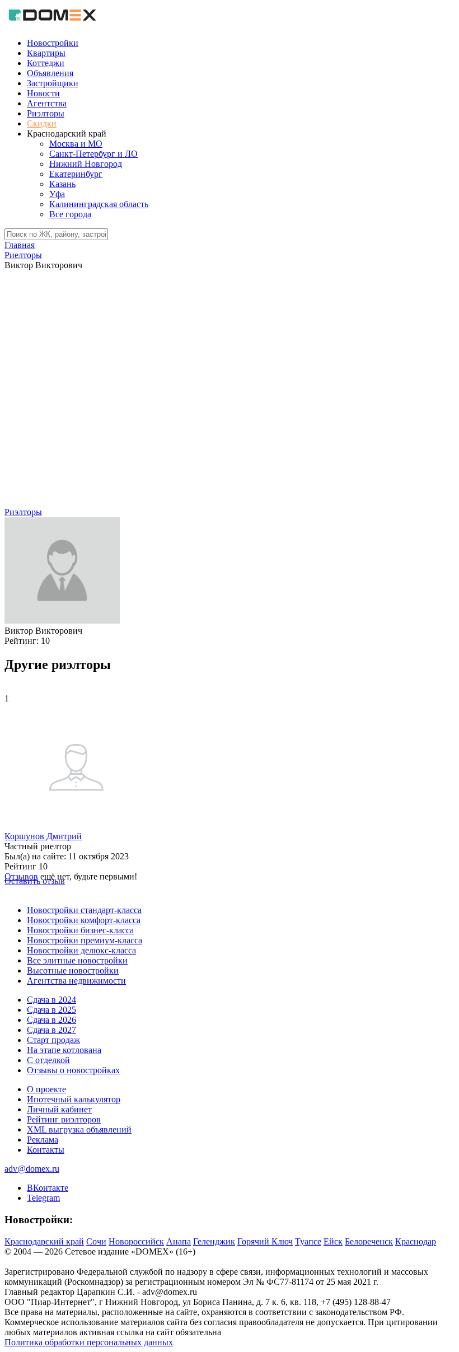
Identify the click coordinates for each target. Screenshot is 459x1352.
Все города (70, 214)
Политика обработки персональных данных (88, 1342)
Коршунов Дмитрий (43, 836)
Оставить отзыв (34, 881)
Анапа (178, 1241)
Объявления (50, 73)
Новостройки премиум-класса (84, 940)
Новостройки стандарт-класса (84, 910)
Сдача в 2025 (51, 1009)
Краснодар (415, 1241)
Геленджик (214, 1241)
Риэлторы (45, 113)
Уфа (57, 194)
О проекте (46, 1089)
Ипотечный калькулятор (73, 1099)
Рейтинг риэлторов (64, 1119)
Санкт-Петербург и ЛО (93, 153)
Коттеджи (45, 63)
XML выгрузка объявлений (79, 1129)
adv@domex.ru (31, 1168)
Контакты (45, 1149)
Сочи (96, 1241)
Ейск (333, 1241)
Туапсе (308, 1241)
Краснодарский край (44, 1241)
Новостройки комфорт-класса (83, 920)
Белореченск (369, 1241)
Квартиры (46, 53)
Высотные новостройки (73, 970)
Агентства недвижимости (76, 980)
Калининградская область (98, 204)
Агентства (47, 103)
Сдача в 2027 (51, 1030)
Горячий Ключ (265, 1241)
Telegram (43, 1198)
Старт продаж (53, 1040)
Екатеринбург (75, 174)
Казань (62, 184)
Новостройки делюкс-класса (81, 950)
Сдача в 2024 (51, 999)
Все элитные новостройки (77, 960)
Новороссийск (136, 1241)
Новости (43, 93)
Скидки (42, 123)
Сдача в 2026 (51, 1019)
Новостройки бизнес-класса (80, 930)
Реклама (42, 1139)
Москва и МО (75, 143)
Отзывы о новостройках (73, 1070)
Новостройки (52, 43)
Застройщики (52, 83)
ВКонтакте (47, 1187)
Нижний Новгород (85, 164)
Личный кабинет (59, 1109)
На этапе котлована (64, 1050)
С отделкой (48, 1060)
